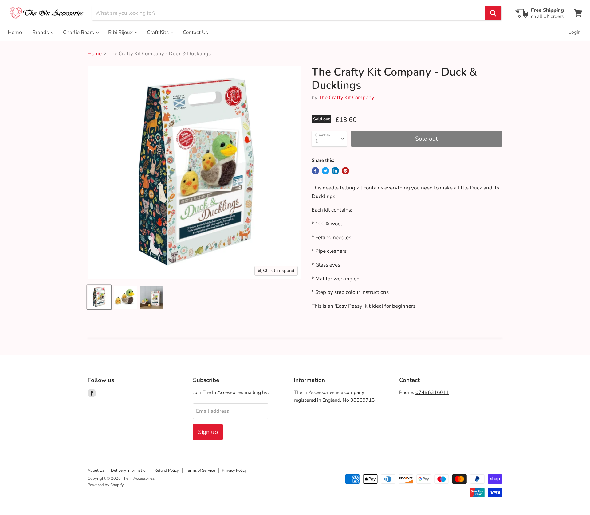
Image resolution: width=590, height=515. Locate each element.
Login (574, 32)
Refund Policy (166, 470)
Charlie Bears (79, 32)
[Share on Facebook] (315, 170)
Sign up (208, 432)
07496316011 (432, 392)
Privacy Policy (234, 470)
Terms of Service (200, 470)
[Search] (493, 13)
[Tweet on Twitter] (325, 170)
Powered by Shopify (106, 485)
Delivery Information (129, 470)
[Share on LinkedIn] (335, 170)
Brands (41, 32)
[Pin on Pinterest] (345, 170)
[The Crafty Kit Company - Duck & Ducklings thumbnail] (99, 297)
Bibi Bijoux (121, 32)
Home (15, 32)
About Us (96, 470)
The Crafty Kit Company (346, 97)
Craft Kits (158, 32)
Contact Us (195, 32)
